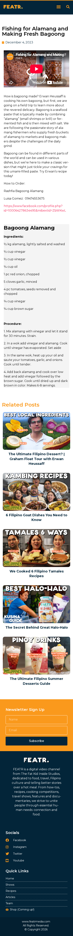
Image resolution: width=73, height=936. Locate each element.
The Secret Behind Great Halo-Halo (36, 627)
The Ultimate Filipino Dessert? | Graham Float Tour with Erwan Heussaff (36, 459)
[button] (58, 6)
